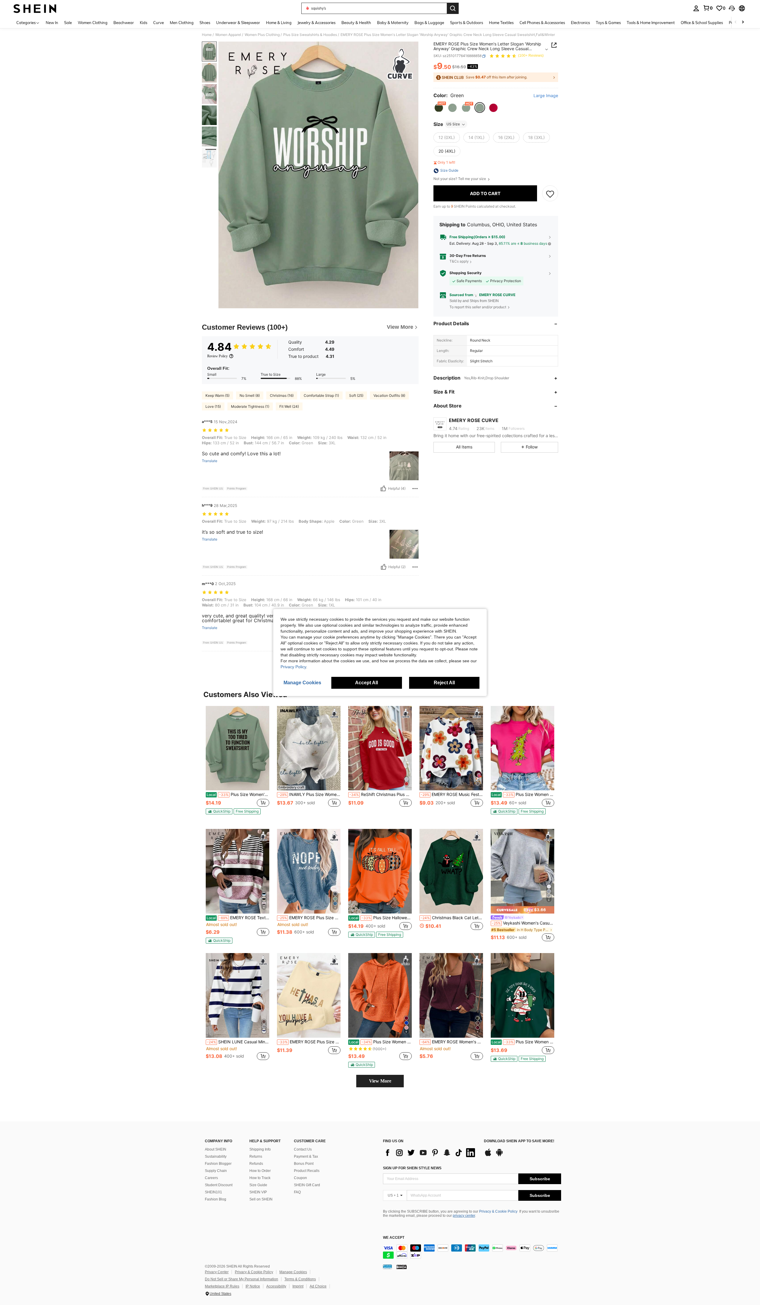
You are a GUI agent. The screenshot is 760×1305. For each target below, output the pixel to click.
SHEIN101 (213, 1192)
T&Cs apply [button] (459, 261)
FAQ (297, 1192)
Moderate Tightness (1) (250, 406)
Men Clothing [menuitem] (182, 22)
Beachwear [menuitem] (123, 22)
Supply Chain (216, 1171)
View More (380, 1080)
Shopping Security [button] (465, 273)
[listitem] (237, 763)
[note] (219, 811)
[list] (430, 1152)
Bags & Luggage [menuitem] (429, 22)
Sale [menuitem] (68, 22)
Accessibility (276, 1286)
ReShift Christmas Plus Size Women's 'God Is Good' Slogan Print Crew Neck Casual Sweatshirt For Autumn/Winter (380, 794)
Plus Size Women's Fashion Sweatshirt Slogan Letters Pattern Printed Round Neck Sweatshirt (238, 794)
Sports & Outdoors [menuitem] (466, 22)
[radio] (438, 107)
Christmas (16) (282, 395)
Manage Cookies (293, 1272)
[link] (708, 8)
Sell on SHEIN (261, 1199)
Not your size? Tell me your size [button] (460, 179)
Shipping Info (260, 1149)
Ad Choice (318, 1286)
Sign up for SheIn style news (412, 1168)
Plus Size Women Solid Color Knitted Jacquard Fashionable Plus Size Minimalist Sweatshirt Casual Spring (380, 1041)
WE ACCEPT (393, 1238)
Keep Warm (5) (217, 395)
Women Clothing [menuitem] (92, 22)
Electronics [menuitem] (580, 22)
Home (207, 35)
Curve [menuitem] (158, 22)
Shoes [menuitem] (205, 22)
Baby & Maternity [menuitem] (392, 22)
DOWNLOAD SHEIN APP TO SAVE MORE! (519, 1141)
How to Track (259, 1178)
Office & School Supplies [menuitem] (702, 22)
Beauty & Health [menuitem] (356, 22)
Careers (211, 1178)
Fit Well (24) (289, 406)
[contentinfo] (472, 1251)
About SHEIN (215, 1149)
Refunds (256, 1164)
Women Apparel (228, 35)
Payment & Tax (306, 1156)
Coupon (300, 1178)
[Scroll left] (736, 22)
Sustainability (216, 1156)
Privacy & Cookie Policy (498, 1211)
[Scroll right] (743, 22)
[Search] (453, 8)
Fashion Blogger (218, 1164)
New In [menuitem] (52, 22)
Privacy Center (217, 1272)
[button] (731, 8)
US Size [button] (453, 124)
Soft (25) (356, 395)
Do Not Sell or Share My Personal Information (241, 1279)
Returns (255, 1156)
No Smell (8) (250, 395)
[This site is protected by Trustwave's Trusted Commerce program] (387, 1266)
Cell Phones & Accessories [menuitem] (542, 22)
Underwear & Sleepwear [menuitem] (238, 22)
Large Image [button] (545, 96)
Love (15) (213, 406)
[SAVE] (550, 194)
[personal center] (696, 8)
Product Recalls (306, 1171)
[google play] (499, 1155)
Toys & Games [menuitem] (608, 22)
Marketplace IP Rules (222, 1286)
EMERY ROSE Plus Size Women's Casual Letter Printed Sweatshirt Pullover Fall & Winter (309, 917)
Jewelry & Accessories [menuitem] (316, 22)
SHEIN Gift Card (307, 1185)
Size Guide (258, 1185)
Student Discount (218, 1185)
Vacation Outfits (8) (389, 395)
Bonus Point (304, 1164)
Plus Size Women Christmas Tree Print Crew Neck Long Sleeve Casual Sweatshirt (523, 794)
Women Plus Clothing (262, 35)
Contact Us (303, 1149)
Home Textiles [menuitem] (501, 22)
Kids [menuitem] (143, 22)
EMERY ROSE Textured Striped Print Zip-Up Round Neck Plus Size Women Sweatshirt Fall (238, 917)
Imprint (297, 1286)
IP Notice (253, 1286)
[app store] (488, 1155)
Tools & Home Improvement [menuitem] (651, 22)
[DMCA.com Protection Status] (401, 1266)
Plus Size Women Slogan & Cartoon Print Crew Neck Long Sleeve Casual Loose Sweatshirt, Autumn (523, 1041)
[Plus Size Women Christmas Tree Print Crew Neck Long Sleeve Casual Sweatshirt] (522, 748)
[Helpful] (383, 488)
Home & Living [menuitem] (279, 22)
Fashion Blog (215, 1199)
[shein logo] (34, 8)
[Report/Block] (415, 488)
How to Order (260, 1171)
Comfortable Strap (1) (321, 395)
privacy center (464, 1216)
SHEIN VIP (258, 1192)
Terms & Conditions (300, 1279)
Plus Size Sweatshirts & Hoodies (310, 35)
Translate (209, 461)
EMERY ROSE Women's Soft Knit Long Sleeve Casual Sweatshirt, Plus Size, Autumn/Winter (452, 1041)
